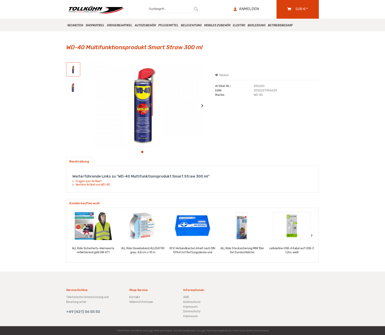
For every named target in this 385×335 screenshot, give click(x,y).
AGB (186, 297)
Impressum (190, 306)
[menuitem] (173, 9)
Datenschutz (192, 302)
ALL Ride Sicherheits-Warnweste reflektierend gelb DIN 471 (93, 250)
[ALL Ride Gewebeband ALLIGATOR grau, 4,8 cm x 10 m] (143, 226)
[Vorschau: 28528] (73, 88)
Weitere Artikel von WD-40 (92, 184)
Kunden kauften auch (84, 203)
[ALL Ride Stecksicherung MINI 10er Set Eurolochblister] (242, 226)
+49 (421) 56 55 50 (83, 311)
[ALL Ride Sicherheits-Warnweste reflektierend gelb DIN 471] (93, 226)
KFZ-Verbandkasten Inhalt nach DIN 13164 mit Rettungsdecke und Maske (192, 250)
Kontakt (134, 297)
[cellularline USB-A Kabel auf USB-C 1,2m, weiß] (292, 226)
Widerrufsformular (141, 302)
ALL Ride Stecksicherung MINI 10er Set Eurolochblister (242, 250)
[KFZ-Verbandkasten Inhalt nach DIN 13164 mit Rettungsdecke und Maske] (192, 226)
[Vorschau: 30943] (73, 69)
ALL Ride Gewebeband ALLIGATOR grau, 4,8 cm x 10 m (142, 250)
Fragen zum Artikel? (88, 181)
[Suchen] (196, 9)
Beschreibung (79, 161)
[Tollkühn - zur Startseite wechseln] (98, 10)
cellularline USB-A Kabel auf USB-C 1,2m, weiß (291, 250)
